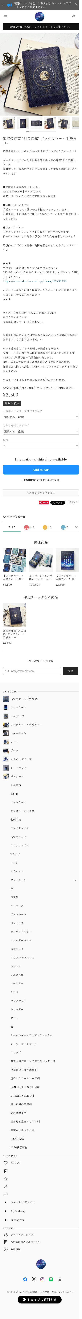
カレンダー (17, 1009)
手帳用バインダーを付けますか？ (23, 411)
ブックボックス (19, 828)
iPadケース (17, 716)
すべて (11, 527)
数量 (5, 440)
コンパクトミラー (21, 931)
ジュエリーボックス (22, 811)
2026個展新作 (19, 1147)
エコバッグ (17, 949)
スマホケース (18, 707)
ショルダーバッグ (20, 940)
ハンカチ (15, 966)
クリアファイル (19, 845)
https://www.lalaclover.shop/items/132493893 (35, 281)
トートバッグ (18, 768)
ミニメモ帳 (17, 975)
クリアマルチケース (22, 957)
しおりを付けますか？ (16, 425)
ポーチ (14, 750)
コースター (17, 983)
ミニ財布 (15, 785)
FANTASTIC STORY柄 (24, 1087)
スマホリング (18, 837)
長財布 (14, 793)
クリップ (15, 1052)
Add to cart (41, 470)
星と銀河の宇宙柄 (21, 1104)
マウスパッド (18, 1000)
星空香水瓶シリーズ (22, 1130)
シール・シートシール (23, 1044)
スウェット (17, 871)
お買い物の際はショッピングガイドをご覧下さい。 (41, 27)
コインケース (18, 802)
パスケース (17, 776)
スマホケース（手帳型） (25, 699)
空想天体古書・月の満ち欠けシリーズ (32, 1061)
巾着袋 (14, 897)
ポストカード (18, 914)
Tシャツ (15, 854)
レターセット (18, 733)
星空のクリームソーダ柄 (25, 1078)
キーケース (17, 906)
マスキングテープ (21, 759)
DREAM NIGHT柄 (22, 1095)
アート (14, 1018)
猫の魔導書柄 (18, 1113)
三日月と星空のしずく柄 (25, 1121)
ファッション (18, 880)
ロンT (14, 862)
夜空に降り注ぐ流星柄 (23, 1069)
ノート (14, 742)
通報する (73, 502)
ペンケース (17, 923)
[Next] (78, 74)
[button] (5, 16)
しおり (14, 992)
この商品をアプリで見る (41, 493)
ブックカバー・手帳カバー (26, 724)
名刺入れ (15, 819)
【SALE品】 (18, 1139)
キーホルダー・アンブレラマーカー (31, 1035)
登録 (70, 671)
